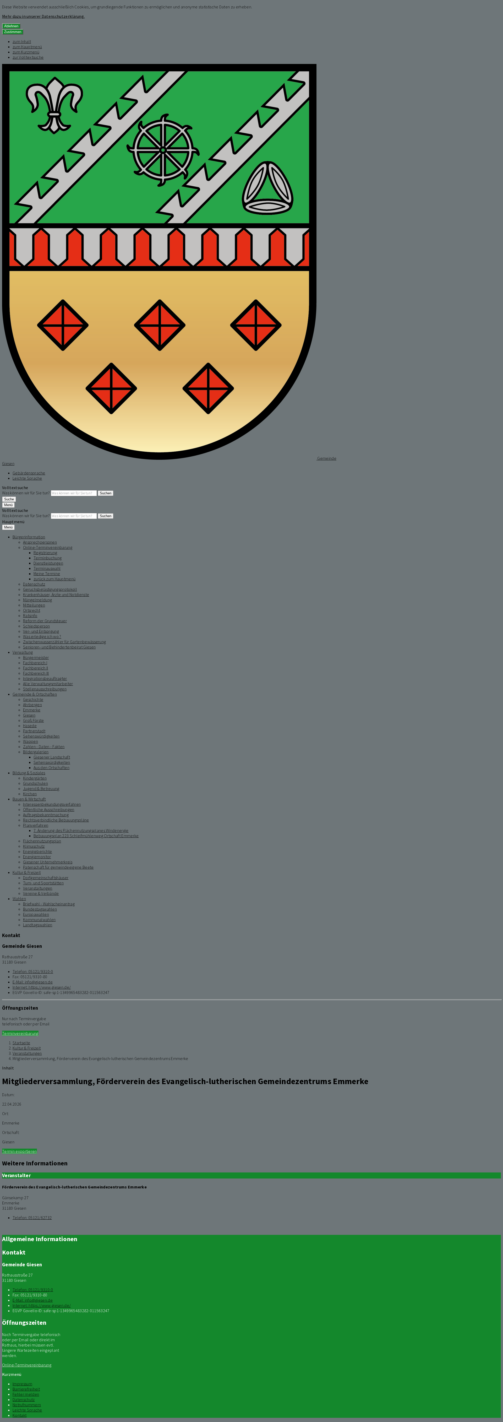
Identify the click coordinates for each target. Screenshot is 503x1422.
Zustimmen (12, 32)
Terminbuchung (48, 557)
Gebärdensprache (29, 472)
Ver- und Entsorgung (41, 631)
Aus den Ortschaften (51, 767)
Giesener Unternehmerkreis (47, 861)
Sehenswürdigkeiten (41, 736)
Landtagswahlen (37, 924)
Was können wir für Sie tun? (26, 492)
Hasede (30, 725)
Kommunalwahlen (39, 919)
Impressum (22, 1383)
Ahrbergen (32, 704)
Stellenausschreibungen (45, 688)
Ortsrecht (31, 610)
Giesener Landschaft (52, 757)
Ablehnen (11, 26)
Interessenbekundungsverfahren (52, 804)
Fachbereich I (35, 662)
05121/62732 (32, 1217)
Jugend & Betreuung (41, 788)
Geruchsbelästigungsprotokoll (50, 589)
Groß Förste (33, 720)
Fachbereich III (36, 673)
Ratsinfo (30, 615)
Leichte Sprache (27, 478)
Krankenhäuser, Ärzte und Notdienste (56, 594)
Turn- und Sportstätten (43, 882)
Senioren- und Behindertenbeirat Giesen (59, 647)
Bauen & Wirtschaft (29, 799)
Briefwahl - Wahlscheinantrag (49, 903)
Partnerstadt (34, 730)
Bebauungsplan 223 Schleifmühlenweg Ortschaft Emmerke (86, 835)
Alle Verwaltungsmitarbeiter (48, 683)
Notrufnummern (27, 1404)
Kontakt (19, 1415)
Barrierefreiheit (26, 1389)
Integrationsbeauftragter (45, 678)
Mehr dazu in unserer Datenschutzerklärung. (43, 16)
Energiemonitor (37, 856)
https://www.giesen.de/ (42, 987)
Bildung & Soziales (29, 772)
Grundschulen (35, 783)
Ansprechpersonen (40, 542)
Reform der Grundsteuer (45, 620)
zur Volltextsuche (28, 57)
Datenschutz (34, 584)
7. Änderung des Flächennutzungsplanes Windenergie (81, 830)
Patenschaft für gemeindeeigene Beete (58, 867)
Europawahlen (36, 914)
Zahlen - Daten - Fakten (43, 746)
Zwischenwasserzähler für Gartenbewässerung (64, 641)
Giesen (29, 715)
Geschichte (33, 699)
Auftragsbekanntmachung (46, 814)
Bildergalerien (35, 751)
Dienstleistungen (48, 563)
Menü (8, 505)
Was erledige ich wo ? (42, 636)
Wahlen (19, 898)
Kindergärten (35, 778)
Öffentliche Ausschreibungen (48, 809)
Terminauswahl (47, 568)
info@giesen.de (33, 982)
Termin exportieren (19, 1151)
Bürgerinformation (29, 536)
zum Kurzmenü (26, 52)
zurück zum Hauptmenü (54, 578)
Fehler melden (26, 1394)
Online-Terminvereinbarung (47, 547)
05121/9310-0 (33, 971)
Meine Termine (47, 573)
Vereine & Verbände (41, 893)
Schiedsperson (36, 626)
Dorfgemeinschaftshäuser (45, 877)
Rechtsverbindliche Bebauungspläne (56, 820)
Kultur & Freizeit (27, 872)
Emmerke (31, 709)
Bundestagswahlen (40, 909)
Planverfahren (35, 825)
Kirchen (30, 793)
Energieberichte (37, 851)
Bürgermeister (36, 657)
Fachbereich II (35, 668)
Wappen (30, 741)
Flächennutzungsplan (42, 841)
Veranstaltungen (37, 888)
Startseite (21, 1042)
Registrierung (45, 552)
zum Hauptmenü (27, 46)
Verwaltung (23, 652)
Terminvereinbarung (20, 1033)
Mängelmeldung (37, 599)
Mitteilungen (34, 605)
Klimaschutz (34, 846)
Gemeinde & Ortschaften (35, 694)
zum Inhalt (22, 41)
